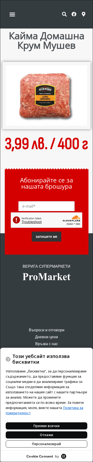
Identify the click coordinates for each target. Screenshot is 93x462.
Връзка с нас (46, 344)
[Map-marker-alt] (83, 14)
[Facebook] (74, 14)
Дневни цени (46, 337)
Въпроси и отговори (46, 330)
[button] (12, 14)
